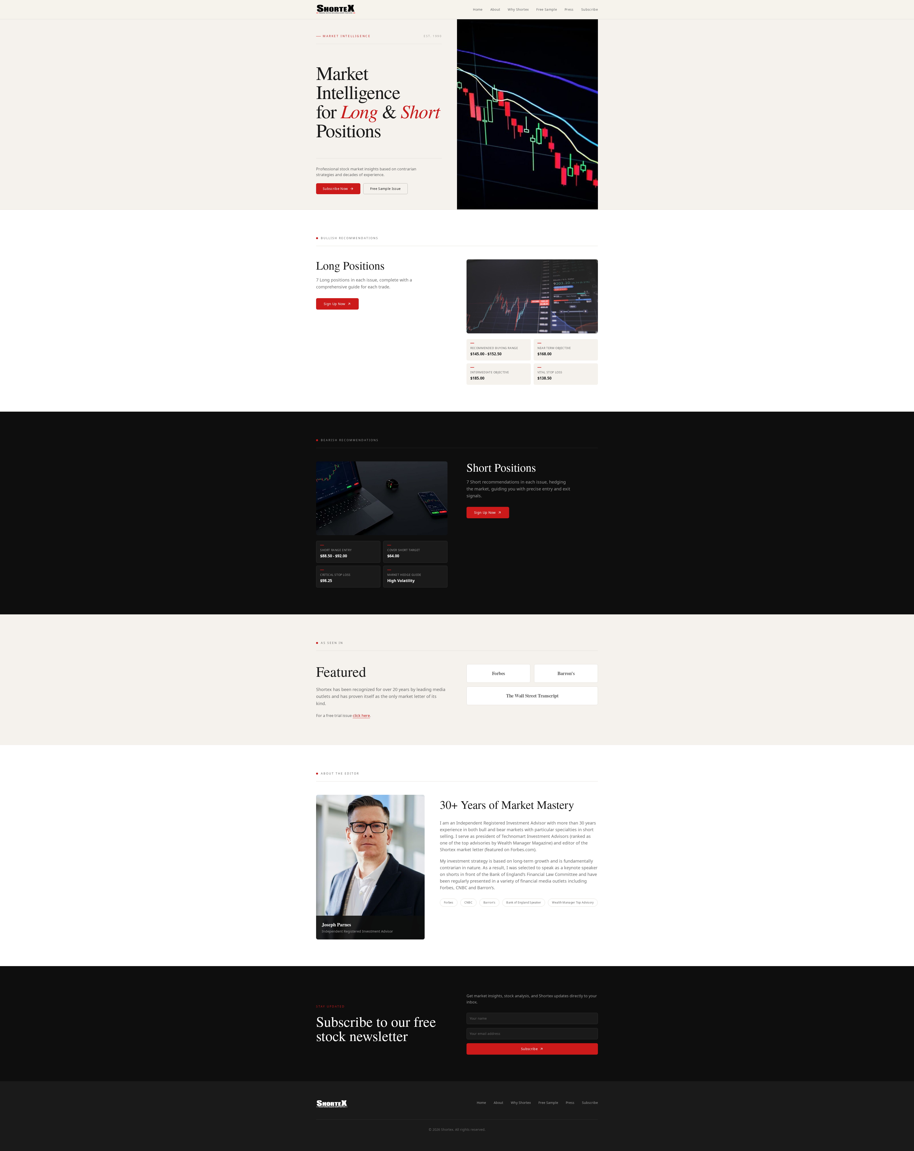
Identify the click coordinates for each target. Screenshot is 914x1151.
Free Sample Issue (385, 188)
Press (569, 9)
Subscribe (589, 9)
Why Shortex (518, 9)
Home (477, 9)
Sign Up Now (334, 303)
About (495, 9)
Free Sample (546, 9)
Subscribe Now (335, 188)
